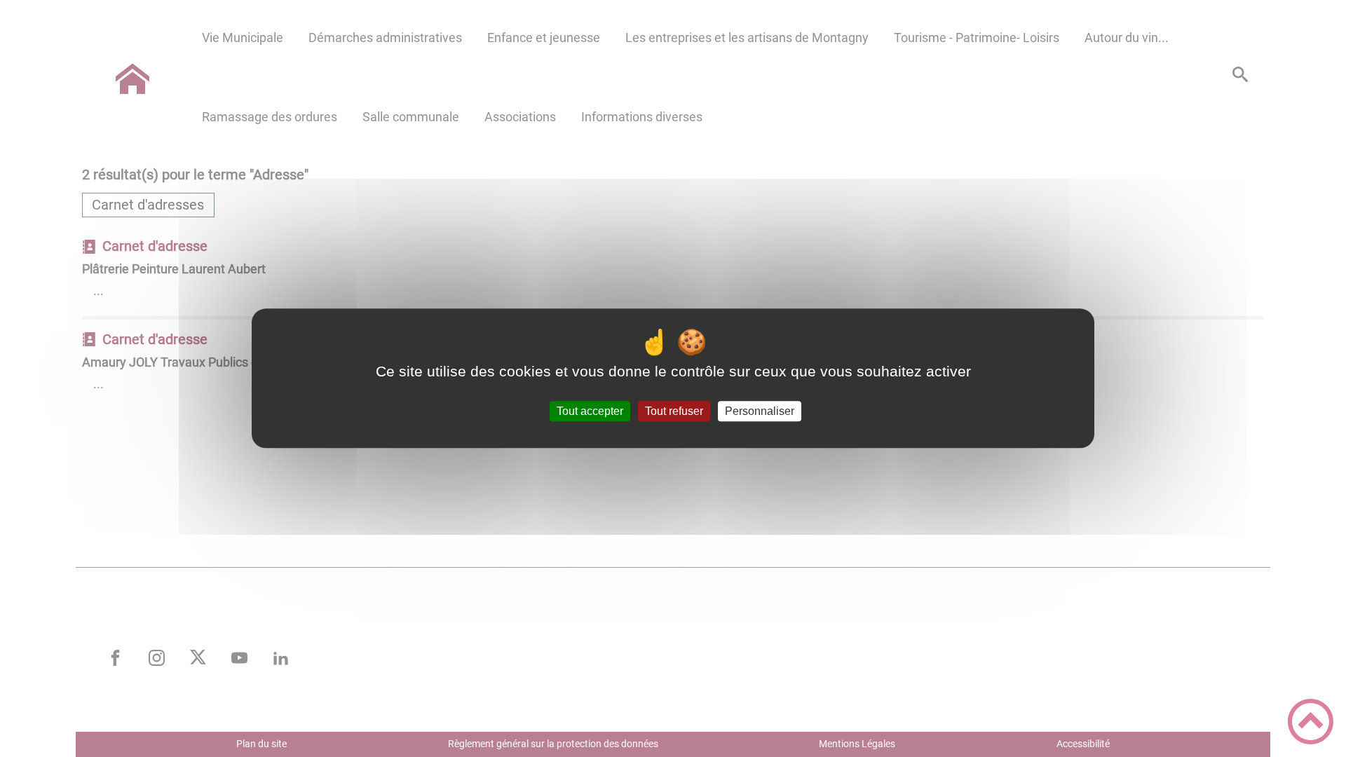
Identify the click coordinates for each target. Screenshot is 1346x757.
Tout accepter (590, 411)
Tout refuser (674, 411)
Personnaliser (759, 411)
